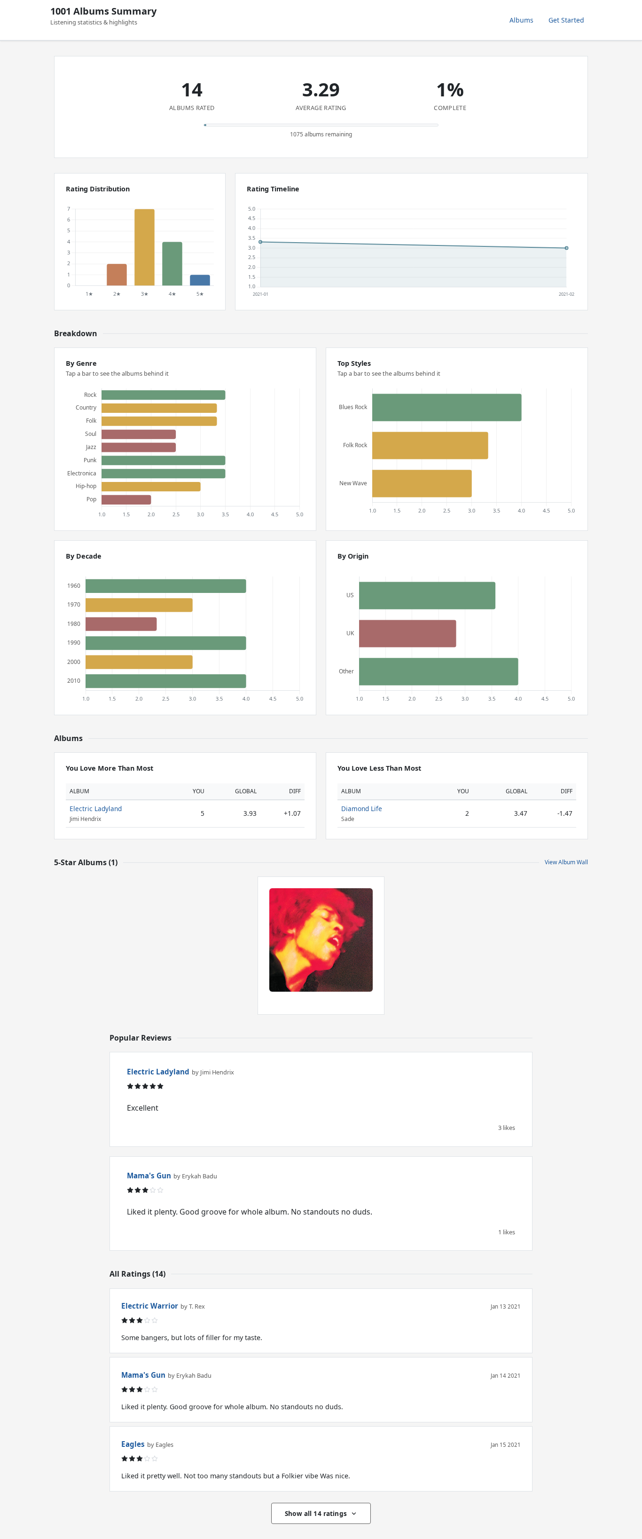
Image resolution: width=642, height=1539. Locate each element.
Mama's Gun (149, 1175)
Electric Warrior (149, 1305)
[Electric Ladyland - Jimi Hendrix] (321, 940)
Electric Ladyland (96, 808)
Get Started (566, 20)
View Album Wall (566, 862)
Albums (521, 20)
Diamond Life (361, 808)
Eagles (133, 1444)
